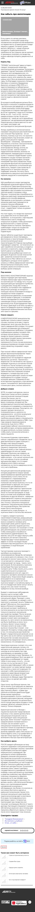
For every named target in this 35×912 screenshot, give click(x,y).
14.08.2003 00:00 (6, 8)
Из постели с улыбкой (13, 821)
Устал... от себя (10, 823)
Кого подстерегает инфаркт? (17, 879)
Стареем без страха (14, 861)
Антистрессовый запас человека (18, 873)
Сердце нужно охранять (16, 867)
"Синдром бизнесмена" (14, 819)
